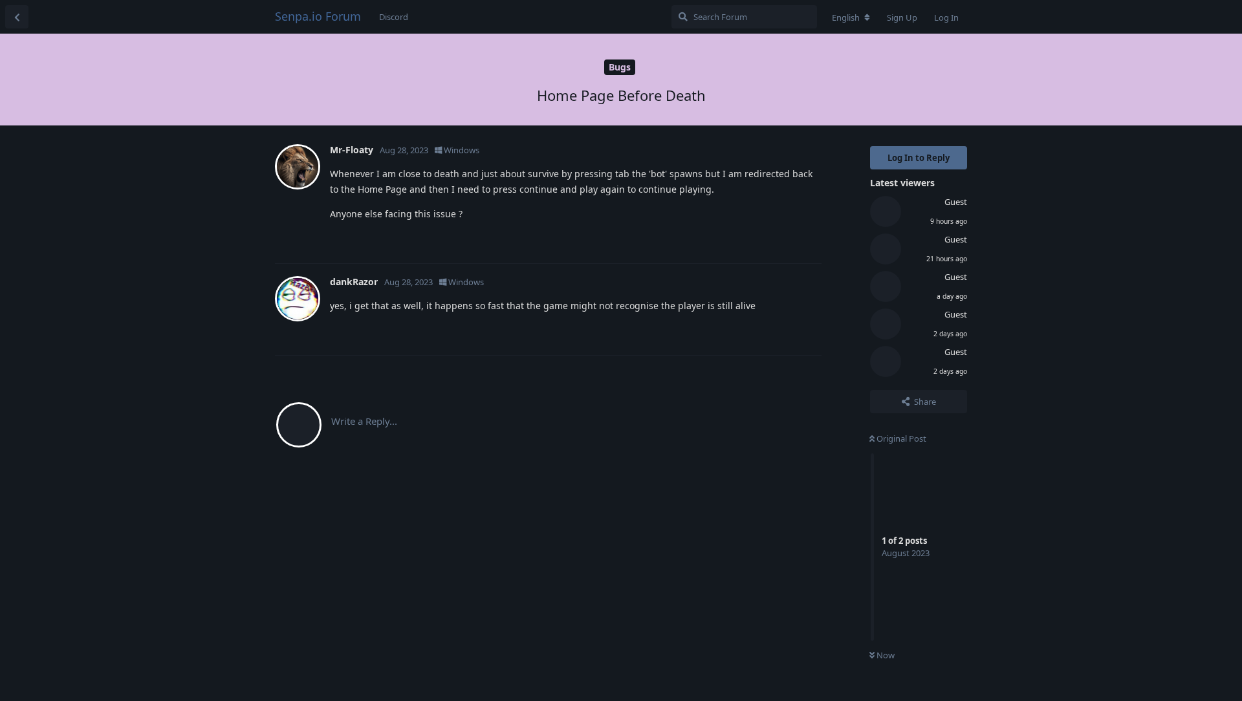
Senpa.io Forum (318, 16)
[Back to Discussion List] (16, 16)
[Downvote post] (774, 240)
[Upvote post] (746, 240)
